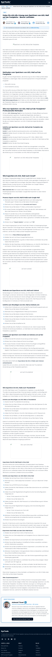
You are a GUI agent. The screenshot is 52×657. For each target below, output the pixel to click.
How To (38, 652)
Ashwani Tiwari (10, 23)
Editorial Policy (35, 27)
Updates (38, 648)
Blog (7, 6)
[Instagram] (15, 639)
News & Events (22, 655)
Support (20, 650)
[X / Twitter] (5, 639)
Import (37, 650)
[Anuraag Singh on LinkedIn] (29, 23)
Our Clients (4, 650)
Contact (20, 648)
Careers (20, 645)
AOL (11, 6)
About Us (3, 648)
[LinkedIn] (8, 639)
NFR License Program (7, 655)
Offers (20, 652)
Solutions (38, 655)
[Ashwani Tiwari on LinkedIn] (15, 23)
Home (2, 6)
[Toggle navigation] (49, 2)
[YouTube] (11, 639)
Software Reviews (5, 652)
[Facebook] (2, 639)
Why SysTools (4, 645)
